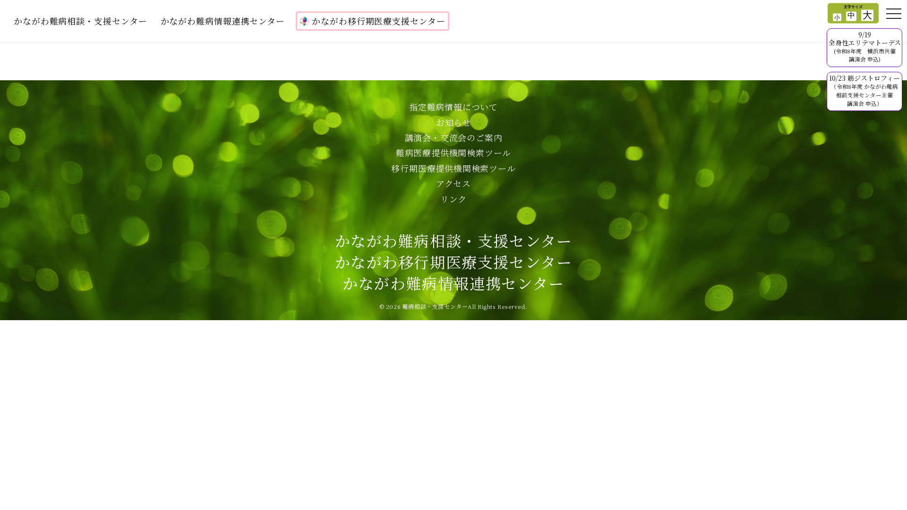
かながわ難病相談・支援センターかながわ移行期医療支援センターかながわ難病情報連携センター (454, 262)
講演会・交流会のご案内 (454, 137)
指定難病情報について (453, 107)
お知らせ (453, 122)
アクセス (453, 183)
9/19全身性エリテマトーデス (865, 46)
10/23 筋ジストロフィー (864, 90)
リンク (453, 199)
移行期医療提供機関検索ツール (453, 168)
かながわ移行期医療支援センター (378, 21)
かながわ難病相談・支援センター (80, 21)
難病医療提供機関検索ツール (453, 152)
